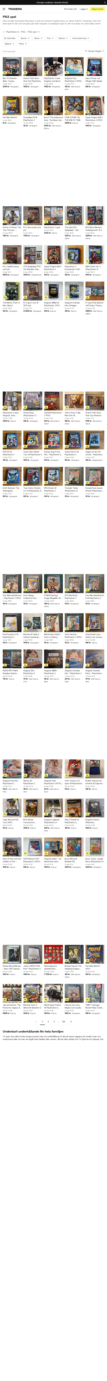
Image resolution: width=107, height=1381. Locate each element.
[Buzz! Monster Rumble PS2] (74, 846)
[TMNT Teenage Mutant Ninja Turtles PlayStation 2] (94, 993)
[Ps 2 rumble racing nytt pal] (12, 254)
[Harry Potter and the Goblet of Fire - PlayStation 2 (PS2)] (12, 846)
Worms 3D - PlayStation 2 (29, 782)
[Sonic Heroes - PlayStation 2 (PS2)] (74, 622)
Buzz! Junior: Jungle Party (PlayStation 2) (94, 860)
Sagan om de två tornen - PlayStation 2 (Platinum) (94, 453)
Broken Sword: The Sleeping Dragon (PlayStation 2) (73, 967)
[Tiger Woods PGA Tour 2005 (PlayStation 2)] (12, 808)
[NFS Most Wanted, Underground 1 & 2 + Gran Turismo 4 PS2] (94, 215)
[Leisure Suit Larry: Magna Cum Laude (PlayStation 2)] (74, 993)
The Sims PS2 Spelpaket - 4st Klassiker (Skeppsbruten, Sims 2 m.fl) (74, 228)
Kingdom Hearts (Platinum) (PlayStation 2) (92, 821)
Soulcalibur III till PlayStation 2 (30, 118)
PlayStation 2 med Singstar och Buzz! (52, 79)
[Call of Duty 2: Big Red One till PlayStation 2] (74, 401)
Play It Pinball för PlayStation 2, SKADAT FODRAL (72, 821)
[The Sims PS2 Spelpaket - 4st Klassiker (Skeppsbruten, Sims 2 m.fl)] (74, 215)
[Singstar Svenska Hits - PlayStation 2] (74, 658)
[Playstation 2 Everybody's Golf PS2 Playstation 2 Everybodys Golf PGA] (74, 254)
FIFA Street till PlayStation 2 (50, 489)
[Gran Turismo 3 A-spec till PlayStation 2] (74, 768)
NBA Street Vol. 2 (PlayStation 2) (93, 267)
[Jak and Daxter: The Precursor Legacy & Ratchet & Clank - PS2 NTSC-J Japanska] (12, 993)
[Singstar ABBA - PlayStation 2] (53, 658)
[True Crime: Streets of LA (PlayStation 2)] (32, 476)
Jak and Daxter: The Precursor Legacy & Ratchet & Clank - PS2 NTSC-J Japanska (12, 1006)
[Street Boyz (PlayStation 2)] (32, 401)
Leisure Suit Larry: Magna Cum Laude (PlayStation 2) (73, 1006)
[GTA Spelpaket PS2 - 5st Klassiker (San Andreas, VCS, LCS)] (32, 254)
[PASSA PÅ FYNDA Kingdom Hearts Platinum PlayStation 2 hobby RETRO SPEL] (12, 658)
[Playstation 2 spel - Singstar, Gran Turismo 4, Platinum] (12, 401)
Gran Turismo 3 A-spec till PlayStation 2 (73, 782)
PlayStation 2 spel (52, 227)
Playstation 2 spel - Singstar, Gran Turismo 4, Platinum (11, 414)
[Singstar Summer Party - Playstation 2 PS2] (94, 658)
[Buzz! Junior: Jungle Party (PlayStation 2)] (94, 846)
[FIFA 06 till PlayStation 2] (12, 440)
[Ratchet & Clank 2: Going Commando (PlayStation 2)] (32, 622)
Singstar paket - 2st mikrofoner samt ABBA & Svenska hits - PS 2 (53, 860)
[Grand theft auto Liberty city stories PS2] (94, 622)
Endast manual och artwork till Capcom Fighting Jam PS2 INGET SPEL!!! (93, 782)
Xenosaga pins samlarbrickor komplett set (50, 967)
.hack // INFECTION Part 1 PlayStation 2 (32, 967)
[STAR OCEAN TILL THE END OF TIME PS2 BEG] (74, 105)
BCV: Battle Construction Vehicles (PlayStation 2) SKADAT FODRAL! (32, 821)
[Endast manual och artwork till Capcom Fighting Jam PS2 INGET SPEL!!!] (94, 768)
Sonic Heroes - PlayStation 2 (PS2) (73, 635)
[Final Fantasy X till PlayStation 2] (12, 622)
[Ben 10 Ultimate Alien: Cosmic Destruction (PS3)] (12, 66)
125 (63, 1021)
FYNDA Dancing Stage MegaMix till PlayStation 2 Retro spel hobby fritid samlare (52, 596)
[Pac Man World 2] (12, 105)
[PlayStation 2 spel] (53, 215)
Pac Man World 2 (10, 117)
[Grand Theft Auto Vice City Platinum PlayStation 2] (94, 401)
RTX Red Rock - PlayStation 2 (72, 596)
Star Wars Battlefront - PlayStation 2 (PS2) (12, 596)
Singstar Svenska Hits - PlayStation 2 (73, 671)
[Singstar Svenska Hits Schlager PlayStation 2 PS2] (74, 291)
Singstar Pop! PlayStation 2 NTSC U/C (52, 782)
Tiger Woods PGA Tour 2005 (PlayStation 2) (10, 821)
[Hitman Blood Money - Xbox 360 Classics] (12, 954)
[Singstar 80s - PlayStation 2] (32, 658)
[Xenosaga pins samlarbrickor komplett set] (53, 954)
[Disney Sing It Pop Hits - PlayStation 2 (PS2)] (53, 440)
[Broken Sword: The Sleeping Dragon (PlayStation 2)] (74, 954)
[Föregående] (37, 1022)
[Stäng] (105, 2)
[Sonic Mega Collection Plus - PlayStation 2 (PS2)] (32, 583)
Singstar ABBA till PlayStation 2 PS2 (52, 304)
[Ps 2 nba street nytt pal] (32, 215)
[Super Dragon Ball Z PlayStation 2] (53, 254)
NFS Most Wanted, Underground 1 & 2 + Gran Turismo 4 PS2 (94, 228)
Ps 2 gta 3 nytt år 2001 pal (30, 304)
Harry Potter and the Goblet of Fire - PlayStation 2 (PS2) (12, 860)
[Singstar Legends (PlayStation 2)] (53, 808)
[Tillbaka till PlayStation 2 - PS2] (4, 32)
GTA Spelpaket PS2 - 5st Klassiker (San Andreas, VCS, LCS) (32, 268)
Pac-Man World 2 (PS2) (92, 967)
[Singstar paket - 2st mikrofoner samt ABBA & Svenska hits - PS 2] (53, 846)
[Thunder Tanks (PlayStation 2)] (74, 476)
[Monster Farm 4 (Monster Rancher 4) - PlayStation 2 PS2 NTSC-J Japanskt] (32, 993)
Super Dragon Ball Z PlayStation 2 (52, 267)
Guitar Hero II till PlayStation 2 (72, 453)
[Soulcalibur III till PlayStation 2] (32, 105)
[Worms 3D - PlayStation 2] (32, 768)
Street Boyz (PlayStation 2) (29, 414)
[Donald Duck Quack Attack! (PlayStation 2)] (94, 476)
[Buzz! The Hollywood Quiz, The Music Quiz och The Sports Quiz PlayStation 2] (53, 105)
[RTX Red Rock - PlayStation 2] (74, 583)
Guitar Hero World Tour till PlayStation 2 (32, 453)
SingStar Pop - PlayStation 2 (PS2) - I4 (74, 79)
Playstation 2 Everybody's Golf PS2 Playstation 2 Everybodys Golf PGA (72, 268)
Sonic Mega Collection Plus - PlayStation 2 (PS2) (31, 596)
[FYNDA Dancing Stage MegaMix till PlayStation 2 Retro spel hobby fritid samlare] (53, 583)
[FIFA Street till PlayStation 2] (53, 476)
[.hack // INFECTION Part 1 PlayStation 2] (32, 954)
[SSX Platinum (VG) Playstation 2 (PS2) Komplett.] (32, 846)
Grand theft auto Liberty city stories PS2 (93, 635)
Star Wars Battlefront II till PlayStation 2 (94, 596)
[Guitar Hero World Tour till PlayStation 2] (32, 440)
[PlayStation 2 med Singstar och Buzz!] (53, 66)
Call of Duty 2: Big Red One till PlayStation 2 (72, 414)
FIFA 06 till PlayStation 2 (8, 453)
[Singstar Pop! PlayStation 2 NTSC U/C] (53, 768)
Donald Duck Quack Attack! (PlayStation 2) (94, 489)
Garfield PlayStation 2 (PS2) (53, 414)
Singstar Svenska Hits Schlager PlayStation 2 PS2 (72, 304)
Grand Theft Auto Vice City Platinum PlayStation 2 (93, 414)
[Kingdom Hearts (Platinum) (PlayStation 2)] (94, 808)
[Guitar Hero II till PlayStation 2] (74, 440)
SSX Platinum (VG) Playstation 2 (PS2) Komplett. (31, 860)
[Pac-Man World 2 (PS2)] (94, 954)
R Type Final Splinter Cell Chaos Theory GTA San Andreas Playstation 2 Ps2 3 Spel (94, 304)
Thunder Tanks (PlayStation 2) (71, 489)
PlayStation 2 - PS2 (15, 32)
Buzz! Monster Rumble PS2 (71, 860)
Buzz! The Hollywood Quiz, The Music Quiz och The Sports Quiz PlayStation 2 (53, 118)
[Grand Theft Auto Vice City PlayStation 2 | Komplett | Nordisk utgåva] (32, 66)
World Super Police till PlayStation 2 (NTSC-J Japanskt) (52, 1006)
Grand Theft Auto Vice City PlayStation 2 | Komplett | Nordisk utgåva (32, 79)
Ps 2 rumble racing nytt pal (11, 267)
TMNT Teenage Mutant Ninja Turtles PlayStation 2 (94, 1006)
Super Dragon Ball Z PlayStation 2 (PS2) (94, 118)
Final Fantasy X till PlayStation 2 (10, 635)
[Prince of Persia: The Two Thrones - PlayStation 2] (12, 215)
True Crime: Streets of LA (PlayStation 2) (32, 489)
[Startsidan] (15, 9)
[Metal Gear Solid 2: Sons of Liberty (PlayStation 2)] (53, 622)
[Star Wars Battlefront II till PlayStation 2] (94, 583)
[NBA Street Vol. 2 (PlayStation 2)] (94, 254)
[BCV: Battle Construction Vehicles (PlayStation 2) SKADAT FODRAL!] (32, 808)
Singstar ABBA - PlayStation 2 (51, 671)
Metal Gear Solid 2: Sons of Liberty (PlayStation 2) (52, 635)
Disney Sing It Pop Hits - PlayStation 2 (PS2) (52, 453)
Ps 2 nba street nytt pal (32, 228)
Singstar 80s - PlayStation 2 (29, 671)
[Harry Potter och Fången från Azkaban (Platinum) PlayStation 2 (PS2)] (94, 66)
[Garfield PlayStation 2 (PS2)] (53, 401)
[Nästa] (70, 1022)
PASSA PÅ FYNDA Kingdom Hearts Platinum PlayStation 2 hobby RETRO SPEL (12, 672)
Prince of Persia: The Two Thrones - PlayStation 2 (12, 228)
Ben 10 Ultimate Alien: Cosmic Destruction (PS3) (10, 79)
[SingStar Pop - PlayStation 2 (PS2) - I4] (74, 66)
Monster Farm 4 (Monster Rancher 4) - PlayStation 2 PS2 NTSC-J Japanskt (32, 1006)
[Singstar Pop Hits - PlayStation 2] (12, 768)
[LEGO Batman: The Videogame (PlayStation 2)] (12, 476)
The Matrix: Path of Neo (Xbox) (11, 304)
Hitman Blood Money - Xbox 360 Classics (12, 967)
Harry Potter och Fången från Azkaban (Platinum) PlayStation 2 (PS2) (94, 79)
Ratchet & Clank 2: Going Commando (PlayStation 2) (31, 635)
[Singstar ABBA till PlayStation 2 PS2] (53, 291)
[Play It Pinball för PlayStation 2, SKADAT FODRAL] (74, 808)
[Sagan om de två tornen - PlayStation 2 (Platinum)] (94, 440)
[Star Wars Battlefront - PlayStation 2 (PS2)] (12, 583)
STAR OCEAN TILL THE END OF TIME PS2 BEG (72, 118)
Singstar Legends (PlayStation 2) (51, 821)
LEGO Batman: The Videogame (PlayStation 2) (11, 489)
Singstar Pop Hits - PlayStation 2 (11, 782)
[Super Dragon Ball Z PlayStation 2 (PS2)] (94, 105)
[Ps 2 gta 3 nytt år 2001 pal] (32, 291)
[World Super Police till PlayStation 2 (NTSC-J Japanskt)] (53, 993)
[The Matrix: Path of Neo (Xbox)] (12, 291)
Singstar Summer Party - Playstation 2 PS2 (94, 672)
